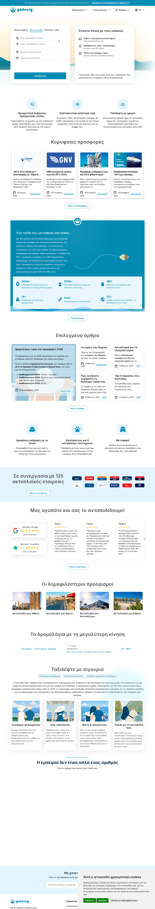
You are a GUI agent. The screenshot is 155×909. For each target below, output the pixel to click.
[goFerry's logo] (22, 10)
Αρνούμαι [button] (102, 900)
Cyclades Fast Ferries (94, 652)
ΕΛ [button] (140, 10)
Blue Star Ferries (74, 652)
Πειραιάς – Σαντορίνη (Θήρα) (38, 648)
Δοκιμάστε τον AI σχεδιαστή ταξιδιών (109, 3)
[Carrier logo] (77, 478)
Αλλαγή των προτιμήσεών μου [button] (124, 900)
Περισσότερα (77, 318)
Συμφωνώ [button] (89, 900)
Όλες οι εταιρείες (38, 493)
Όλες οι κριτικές (77, 567)
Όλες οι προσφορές (77, 206)
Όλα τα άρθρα (77, 408)
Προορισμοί (72, 906)
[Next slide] (144, 174)
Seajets (108, 652)
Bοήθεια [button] (123, 10)
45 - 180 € (126, 649)
